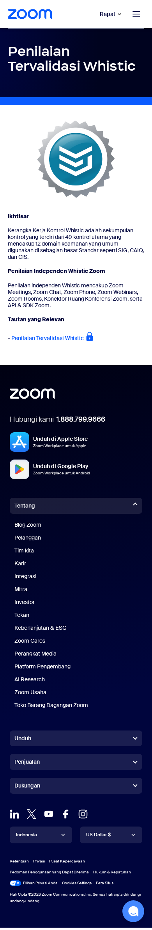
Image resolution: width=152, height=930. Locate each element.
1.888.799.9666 (81, 419)
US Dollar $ (98, 835)
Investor (24, 602)
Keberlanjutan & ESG (40, 627)
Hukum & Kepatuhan (112, 872)
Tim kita (24, 550)
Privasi (39, 861)
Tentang (24, 505)
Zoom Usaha (30, 692)
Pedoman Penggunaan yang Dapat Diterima (49, 872)
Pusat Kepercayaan (67, 861)
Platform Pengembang (42, 666)
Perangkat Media (35, 653)
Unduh (22, 738)
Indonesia (26, 835)
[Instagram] (83, 814)
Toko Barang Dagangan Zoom (51, 705)
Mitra (20, 589)
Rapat (107, 14)
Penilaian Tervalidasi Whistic (48, 338)
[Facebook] (66, 814)
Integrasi (25, 576)
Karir (20, 563)
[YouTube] (48, 814)
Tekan (21, 614)
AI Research (29, 679)
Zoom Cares (29, 640)
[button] (133, 911)
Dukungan (27, 787)
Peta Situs (104, 882)
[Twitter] (31, 814)
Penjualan (27, 761)
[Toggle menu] (136, 14)
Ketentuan (19, 861)
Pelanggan (27, 537)
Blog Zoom (27, 524)
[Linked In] (14, 814)
